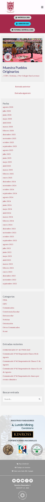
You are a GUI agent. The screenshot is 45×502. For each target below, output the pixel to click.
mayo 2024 (7, 209)
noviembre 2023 (9, 232)
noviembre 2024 (9, 185)
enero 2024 (7, 225)
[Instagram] (27, 480)
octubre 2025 (8, 142)
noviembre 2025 (9, 138)
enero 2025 (7, 178)
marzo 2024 (8, 217)
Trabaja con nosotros (23, 467)
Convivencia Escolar (11, 312)
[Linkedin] (31, 480)
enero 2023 (7, 272)
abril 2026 (7, 123)
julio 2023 (7, 248)
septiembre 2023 (10, 240)
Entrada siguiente (23, 93)
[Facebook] (14, 480)
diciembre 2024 (9, 181)
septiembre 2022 (10, 283)
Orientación (8, 323)
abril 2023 (7, 260)
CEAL (5, 300)
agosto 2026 (8, 107)
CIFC (6, 76)
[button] (33, 7)
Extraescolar (8, 316)
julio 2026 (7, 111)
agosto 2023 (8, 244)
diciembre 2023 (9, 229)
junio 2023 (7, 252)
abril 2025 (7, 166)
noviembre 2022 (9, 280)
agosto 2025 (8, 150)
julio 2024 (7, 201)
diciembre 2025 (9, 134)
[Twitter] (18, 480)
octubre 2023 (8, 236)
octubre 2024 (8, 189)
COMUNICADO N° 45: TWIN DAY (16, 350)
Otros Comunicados (11, 327)
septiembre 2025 (10, 146)
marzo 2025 (8, 170)
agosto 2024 (8, 197)
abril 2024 (7, 213)
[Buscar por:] (22, 399)
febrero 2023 (8, 268)
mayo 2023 (7, 256)
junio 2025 (7, 158)
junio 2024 (7, 205)
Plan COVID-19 (23, 464)
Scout (5, 331)
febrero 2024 (8, 221)
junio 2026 (7, 115)
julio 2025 (7, 154)
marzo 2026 (8, 127)
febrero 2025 (8, 174)
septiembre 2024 (10, 193)
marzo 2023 (8, 264)
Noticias (12, 76)
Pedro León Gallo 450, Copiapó (23, 471)
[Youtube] (22, 480)
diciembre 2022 (9, 276)
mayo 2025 (7, 162)
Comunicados (8, 308)
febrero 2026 (8, 130)
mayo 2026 (7, 119)
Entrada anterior (22, 86)
